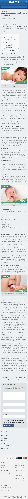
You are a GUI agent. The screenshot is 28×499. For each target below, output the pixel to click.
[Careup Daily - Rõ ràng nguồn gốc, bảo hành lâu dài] (14, 2)
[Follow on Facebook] (16, 458)
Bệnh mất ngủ (4, 435)
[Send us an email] (21, 458)
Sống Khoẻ (3, 443)
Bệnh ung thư (4, 440)
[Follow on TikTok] (19, 458)
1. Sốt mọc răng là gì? (7, 37)
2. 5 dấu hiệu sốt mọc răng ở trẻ (9, 39)
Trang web (5, 414)
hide (12, 35)
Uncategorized (4, 448)
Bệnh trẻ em (4, 11)
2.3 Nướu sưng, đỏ (8, 44)
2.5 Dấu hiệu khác (7, 47)
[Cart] (26, 2)
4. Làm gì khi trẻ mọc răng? (8, 50)
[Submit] (25, 7)
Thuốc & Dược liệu (5, 445)
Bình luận (5, 390)
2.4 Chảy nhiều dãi (8, 45)
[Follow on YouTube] (26, 458)
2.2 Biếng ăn (6, 42)
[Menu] (2, 2)
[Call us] (24, 458)
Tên (4, 402)
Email (4, 408)
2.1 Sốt (5, 40)
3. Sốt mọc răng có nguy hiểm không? (10, 48)
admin (15, 18)
